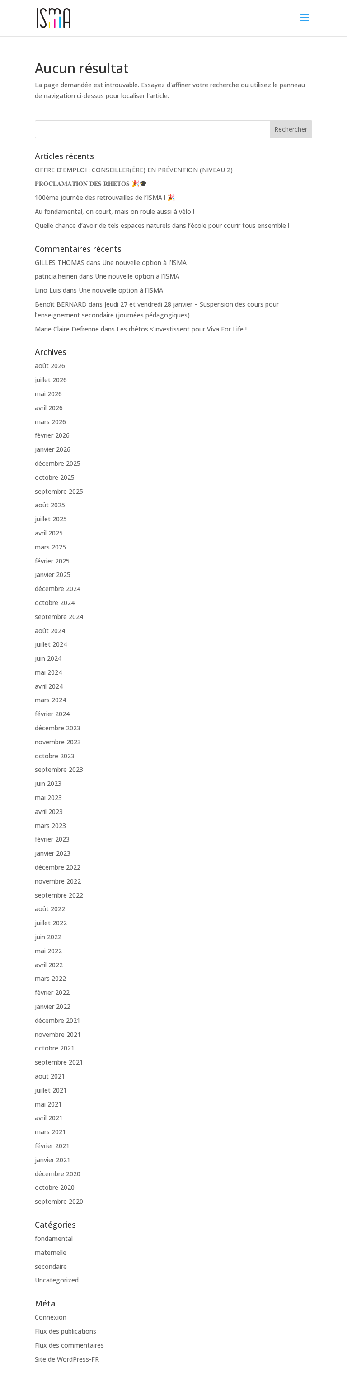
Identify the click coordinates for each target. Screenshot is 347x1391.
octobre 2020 (55, 1187)
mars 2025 (50, 547)
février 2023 (52, 839)
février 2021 (52, 1145)
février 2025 (52, 561)
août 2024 (50, 630)
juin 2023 (48, 783)
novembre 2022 (58, 881)
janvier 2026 (52, 449)
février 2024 (52, 714)
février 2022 (52, 992)
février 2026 (52, 435)
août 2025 (50, 505)
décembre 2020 (57, 1173)
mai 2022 (48, 950)
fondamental (54, 1238)
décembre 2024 (57, 588)
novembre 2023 (58, 742)
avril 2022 (49, 964)
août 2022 (50, 908)
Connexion (50, 1317)
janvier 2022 (52, 1006)
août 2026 (50, 365)
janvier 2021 (52, 1159)
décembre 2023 (57, 728)
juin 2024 (48, 658)
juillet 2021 (51, 1090)
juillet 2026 (51, 379)
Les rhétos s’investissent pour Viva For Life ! (182, 329)
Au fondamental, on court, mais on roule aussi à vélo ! (114, 211)
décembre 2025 (57, 463)
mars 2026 (50, 421)
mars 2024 (50, 700)
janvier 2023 (52, 853)
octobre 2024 (55, 602)
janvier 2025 (52, 574)
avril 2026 (49, 407)
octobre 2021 (55, 1048)
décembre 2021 (57, 1020)
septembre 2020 (59, 1201)
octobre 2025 (55, 477)
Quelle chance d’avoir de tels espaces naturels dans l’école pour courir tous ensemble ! (162, 225)
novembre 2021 (58, 1034)
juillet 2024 (51, 644)
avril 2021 (49, 1117)
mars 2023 (50, 825)
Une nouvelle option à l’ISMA (144, 262)
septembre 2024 (59, 616)
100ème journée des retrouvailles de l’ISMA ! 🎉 (105, 197)
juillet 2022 (51, 922)
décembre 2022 (57, 867)
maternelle (50, 1252)
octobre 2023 (55, 756)
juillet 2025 (51, 519)
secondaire (51, 1266)
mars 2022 (50, 978)
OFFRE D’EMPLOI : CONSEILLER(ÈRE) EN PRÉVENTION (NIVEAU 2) (134, 170)
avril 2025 (49, 533)
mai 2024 (48, 672)
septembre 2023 (59, 769)
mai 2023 (48, 797)
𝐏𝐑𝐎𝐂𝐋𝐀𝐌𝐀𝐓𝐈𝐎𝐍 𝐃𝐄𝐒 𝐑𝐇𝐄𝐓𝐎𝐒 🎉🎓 (91, 183)
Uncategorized (57, 1280)
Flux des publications (65, 1331)
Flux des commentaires (69, 1345)
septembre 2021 (59, 1062)
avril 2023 (49, 811)
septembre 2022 (59, 895)
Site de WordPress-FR (67, 1359)
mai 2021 (48, 1104)
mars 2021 (50, 1131)
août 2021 (50, 1076)
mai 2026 (48, 393)
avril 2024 (49, 686)
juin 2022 (48, 936)
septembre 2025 (59, 491)
